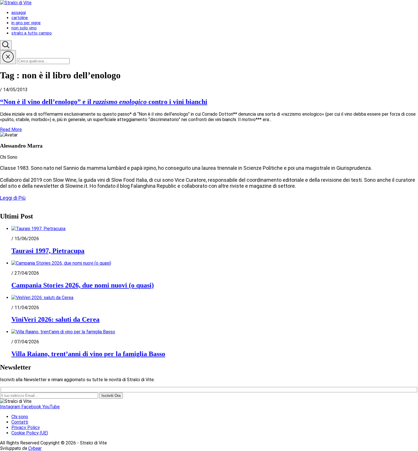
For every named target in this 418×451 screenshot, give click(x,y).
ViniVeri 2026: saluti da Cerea (55, 319)
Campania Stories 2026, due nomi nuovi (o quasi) (82, 285)
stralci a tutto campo (31, 33)
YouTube (51, 406)
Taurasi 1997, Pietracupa (47, 250)
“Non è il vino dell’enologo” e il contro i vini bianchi (103, 101)
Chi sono (19, 416)
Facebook (31, 406)
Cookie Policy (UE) (29, 433)
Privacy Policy (25, 427)
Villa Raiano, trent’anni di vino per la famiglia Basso (88, 354)
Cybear (35, 448)
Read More (11, 129)
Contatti (19, 422)
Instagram (10, 406)
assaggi (18, 12)
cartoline (19, 17)
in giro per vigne (26, 22)
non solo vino (24, 27)
